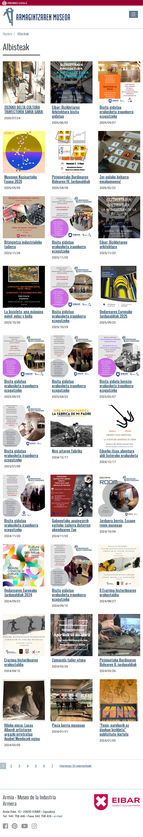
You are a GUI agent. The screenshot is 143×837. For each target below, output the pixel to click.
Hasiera (7, 33)
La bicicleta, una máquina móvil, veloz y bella (23, 314)
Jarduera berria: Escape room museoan (117, 523)
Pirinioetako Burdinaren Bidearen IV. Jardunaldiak (71, 179)
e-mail (58, 816)
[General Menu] (133, 14)
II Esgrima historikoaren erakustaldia (118, 592)
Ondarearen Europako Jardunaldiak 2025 (116, 314)
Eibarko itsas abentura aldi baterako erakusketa (119, 453)
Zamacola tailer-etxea (69, 660)
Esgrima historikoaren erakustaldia (21, 662)
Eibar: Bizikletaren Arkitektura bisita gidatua (66, 111)
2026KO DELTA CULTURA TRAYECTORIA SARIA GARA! (23, 109)
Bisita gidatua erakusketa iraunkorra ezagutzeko (117, 111)
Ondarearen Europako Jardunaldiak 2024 (20, 592)
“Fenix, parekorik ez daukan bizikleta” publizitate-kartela (114, 729)
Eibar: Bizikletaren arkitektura (113, 244)
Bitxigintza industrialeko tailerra (23, 244)
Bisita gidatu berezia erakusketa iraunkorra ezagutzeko (117, 385)
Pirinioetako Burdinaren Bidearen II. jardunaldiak (118, 662)
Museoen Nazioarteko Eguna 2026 (20, 179)
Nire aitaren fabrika (67, 451)
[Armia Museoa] (37, 16)
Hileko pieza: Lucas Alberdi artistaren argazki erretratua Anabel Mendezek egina (22, 731)
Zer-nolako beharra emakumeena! (114, 179)
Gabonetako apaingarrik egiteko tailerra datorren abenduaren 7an (71, 525)
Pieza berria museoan (68, 725)
